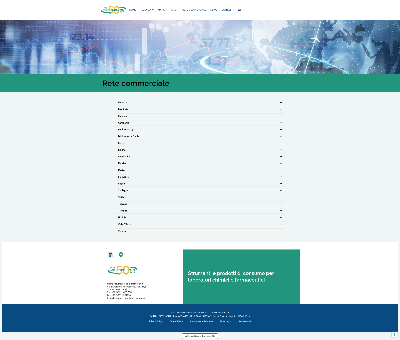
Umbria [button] (122, 217)
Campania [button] (123, 122)
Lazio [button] (121, 143)
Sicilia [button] (121, 197)
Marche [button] (122, 163)
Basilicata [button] (123, 109)
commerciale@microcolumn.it (130, 298)
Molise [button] (121, 170)
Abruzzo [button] (122, 102)
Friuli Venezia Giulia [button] (128, 136)
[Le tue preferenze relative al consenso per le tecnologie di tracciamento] (395, 334)
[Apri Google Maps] (120, 254)
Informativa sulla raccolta (200, 336)
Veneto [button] (122, 231)
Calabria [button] (122, 116)
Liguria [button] (121, 150)
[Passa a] (239, 10)
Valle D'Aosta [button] (125, 224)
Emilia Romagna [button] (126, 129)
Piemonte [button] (123, 177)
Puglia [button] (121, 183)
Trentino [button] (122, 210)
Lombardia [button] (124, 156)
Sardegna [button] (123, 190)
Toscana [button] (122, 204)
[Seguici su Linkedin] (110, 254)
